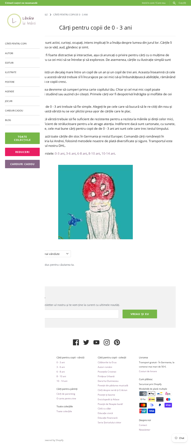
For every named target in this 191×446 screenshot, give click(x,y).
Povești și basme (106, 394)
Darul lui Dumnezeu (108, 380)
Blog (8, 120)
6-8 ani (82, 153)
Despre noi (145, 420)
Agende (9, 91)
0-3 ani (60, 153)
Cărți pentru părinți (67, 389)
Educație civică (105, 413)
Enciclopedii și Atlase (108, 399)
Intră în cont (148, 2)
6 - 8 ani (61, 371)
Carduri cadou (14, 110)
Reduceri (22, 152)
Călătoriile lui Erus (107, 362)
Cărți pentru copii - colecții (112, 357)
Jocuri (8, 101)
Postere (10, 81)
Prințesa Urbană (106, 376)
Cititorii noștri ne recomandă (21, 2)
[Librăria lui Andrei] (22, 20)
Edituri (9, 62)
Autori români (105, 366)
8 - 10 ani (61, 376)
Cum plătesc (146, 379)
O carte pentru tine (66, 398)
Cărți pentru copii (15, 43)
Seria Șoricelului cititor (109, 422)
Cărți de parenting (66, 393)
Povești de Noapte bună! (110, 403)
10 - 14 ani (62, 380)
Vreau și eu (140, 314)
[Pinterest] (117, 344)
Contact (143, 424)
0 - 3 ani (61, 362)
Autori (9, 53)
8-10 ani (94, 153)
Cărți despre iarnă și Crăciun (112, 390)
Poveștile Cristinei (107, 371)
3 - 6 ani (61, 366)
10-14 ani (108, 153)
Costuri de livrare (148, 371)
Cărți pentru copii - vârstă (70, 357)
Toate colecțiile (22, 138)
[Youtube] (96, 344)
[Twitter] (86, 344)
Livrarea (143, 357)
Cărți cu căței (104, 408)
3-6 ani (71, 153)
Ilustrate (10, 72)
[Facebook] (76, 344)
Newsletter (144, 429)
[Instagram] (107, 344)
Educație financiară (108, 417)
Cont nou (160, 2)
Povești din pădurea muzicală (113, 385)
